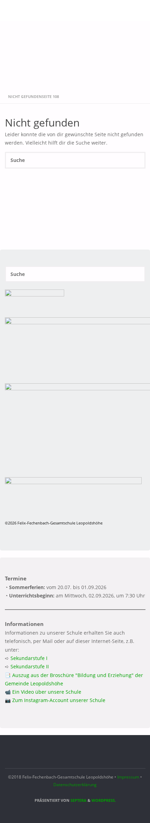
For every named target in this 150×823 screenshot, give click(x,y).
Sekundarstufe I (28, 658)
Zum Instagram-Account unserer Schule (58, 700)
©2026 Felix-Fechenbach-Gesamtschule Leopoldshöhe (54, 522)
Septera (78, 800)
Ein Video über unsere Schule (46, 692)
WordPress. (103, 800)
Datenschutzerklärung (75, 785)
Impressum (128, 777)
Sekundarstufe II (29, 666)
